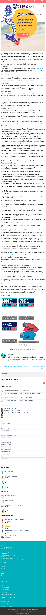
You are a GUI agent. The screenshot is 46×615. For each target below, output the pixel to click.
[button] (30, 89)
